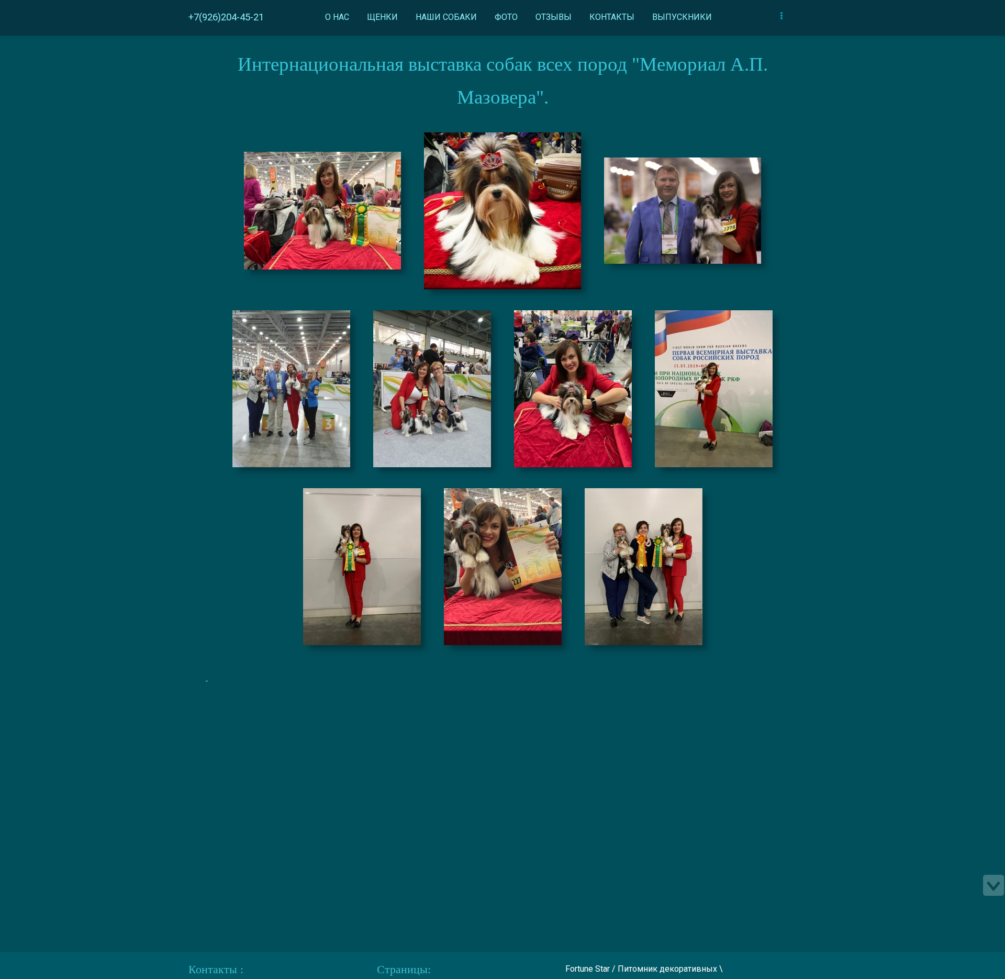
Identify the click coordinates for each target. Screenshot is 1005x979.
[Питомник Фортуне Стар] (322, 208)
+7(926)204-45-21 (226, 17)
